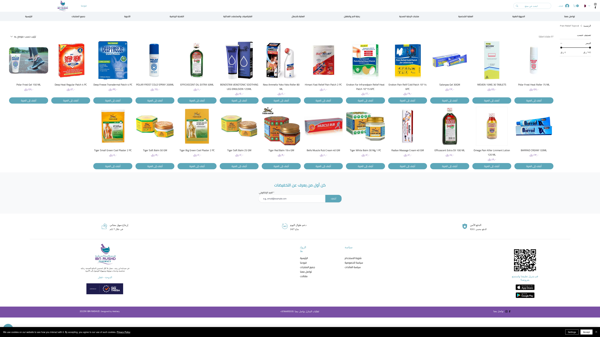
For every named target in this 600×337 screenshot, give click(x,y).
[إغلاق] (596, 332)
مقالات (304, 276)
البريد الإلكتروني (266, 192)
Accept (586, 332)
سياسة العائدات (352, 267)
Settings (572, 332)
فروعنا (303, 262)
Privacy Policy (123, 332)
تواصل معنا (306, 271)
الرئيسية (304, 258)
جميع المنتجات (307, 267)
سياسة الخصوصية (352, 262)
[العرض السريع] (533, 60)
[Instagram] (595, 4)
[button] (576, 6)
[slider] (561, 47)
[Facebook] (595, 7)
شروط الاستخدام (352, 258)
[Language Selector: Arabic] (586, 5)
